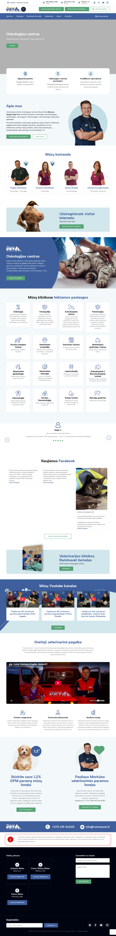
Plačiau (12, 46)
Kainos (59, 16)
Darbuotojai (49, 16)
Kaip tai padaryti (26, 809)
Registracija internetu (77, 9)
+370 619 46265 (101, 9)
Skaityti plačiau (15, 278)
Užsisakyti (51, 925)
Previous (9, 176)
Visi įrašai (58, 627)
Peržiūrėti (66, 568)
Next (107, 176)
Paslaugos (19, 16)
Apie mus (9, 16)
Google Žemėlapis (17, 877)
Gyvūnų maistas (102, 16)
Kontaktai (68, 16)
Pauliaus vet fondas (90, 807)
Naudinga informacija (34, 16)
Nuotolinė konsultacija (51, 9)
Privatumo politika (82, 931)
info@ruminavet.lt (98, 827)
